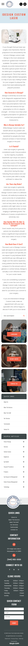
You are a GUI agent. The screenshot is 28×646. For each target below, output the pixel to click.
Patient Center (14, 359)
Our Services (7, 418)
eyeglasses (6, 457)
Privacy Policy (14, 638)
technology (6, 487)
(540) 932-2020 (14, 559)
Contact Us (14, 384)
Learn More (14, 334)
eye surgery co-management (10, 477)
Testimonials (7, 424)
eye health (6, 462)
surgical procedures (9, 467)
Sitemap (21, 638)
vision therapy (7, 442)
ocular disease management (10, 482)
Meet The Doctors (8, 407)
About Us (6, 402)
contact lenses (7, 452)
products (6, 472)
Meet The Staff (7, 413)
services (6, 447)
